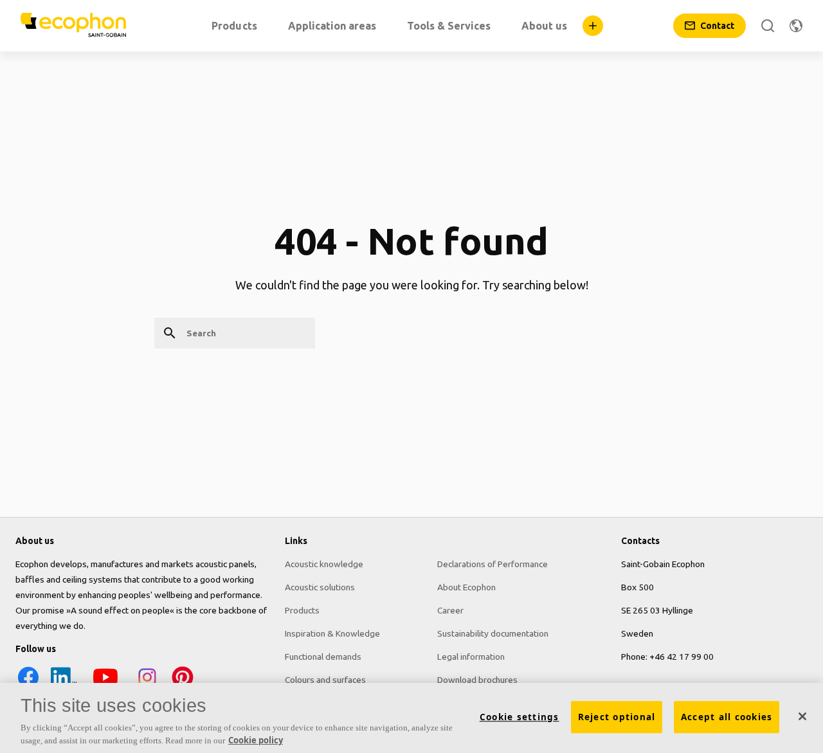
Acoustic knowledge (324, 564)
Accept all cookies (727, 717)
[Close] (802, 716)
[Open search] (767, 25)
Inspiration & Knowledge (332, 633)
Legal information (471, 656)
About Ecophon (466, 587)
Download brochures (477, 680)
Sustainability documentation (492, 633)
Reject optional (617, 717)
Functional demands (323, 656)
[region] (411, 718)
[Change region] (796, 25)
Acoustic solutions (320, 587)
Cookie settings (519, 717)
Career (450, 610)
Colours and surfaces (325, 680)
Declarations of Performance (492, 564)
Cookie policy (255, 739)
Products (302, 610)
